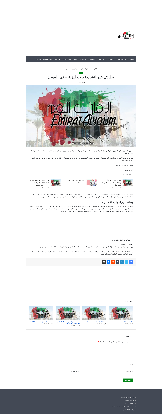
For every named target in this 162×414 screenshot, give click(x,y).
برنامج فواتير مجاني (129, 403)
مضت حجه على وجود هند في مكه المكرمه (94, 321)
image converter (129, 400)
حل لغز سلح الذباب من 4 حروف (76, 180)
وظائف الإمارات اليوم (128, 409)
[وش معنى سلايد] (121, 313)
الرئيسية (132, 59)
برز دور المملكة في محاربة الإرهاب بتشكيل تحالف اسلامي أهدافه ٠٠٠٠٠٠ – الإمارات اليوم (39, 182)
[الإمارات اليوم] (126, 35)
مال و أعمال (101, 59)
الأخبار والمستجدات (123, 59)
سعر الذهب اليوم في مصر (127, 397)
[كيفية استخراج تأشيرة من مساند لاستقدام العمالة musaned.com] (68, 313)
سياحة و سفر (83, 59)
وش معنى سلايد (128, 321)
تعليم (89, 69)
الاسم (131, 364)
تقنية (75, 59)
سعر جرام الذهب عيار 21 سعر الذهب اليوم (123, 406)
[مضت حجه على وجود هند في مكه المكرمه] (94, 313)
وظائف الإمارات (67, 59)
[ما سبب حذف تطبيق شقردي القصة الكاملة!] (41, 313)
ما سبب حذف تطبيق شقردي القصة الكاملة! (41, 321)
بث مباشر (57, 59)
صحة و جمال (92, 59)
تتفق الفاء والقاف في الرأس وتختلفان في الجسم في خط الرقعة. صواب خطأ (111, 182)
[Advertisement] (128, 13)
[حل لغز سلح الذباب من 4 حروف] (92, 182)
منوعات (110, 59)
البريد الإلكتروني (129, 371)
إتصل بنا (38, 59)
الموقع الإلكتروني (74, 371)
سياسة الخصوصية (47, 59)
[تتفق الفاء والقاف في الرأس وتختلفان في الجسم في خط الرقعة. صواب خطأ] (128, 182)
